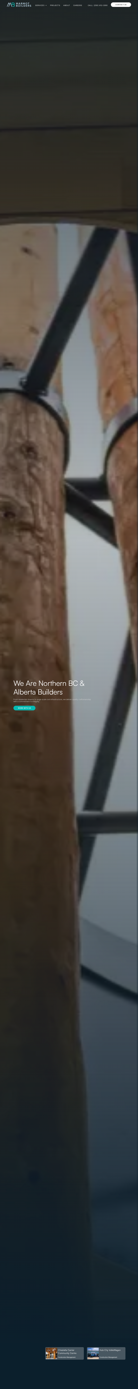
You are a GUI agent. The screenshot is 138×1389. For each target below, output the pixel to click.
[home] (19, 5)
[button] (41, 4)
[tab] (64, 1352)
